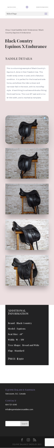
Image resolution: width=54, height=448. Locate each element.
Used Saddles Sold (18, 30)
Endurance (32, 30)
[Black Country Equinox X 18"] (27, 178)
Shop (7, 30)
